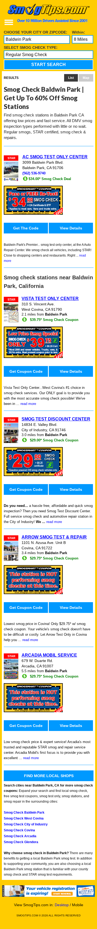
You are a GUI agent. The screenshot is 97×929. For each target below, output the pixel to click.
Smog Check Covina (19, 830)
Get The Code (26, 228)
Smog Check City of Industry (26, 824)
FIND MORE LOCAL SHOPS (49, 776)
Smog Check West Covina (24, 818)
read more (28, 404)
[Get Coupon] (48, 200)
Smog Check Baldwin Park (24, 812)
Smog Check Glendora (21, 842)
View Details (71, 228)
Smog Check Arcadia (20, 836)
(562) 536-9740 (34, 173)
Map (86, 78)
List (71, 78)
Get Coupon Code (26, 371)
